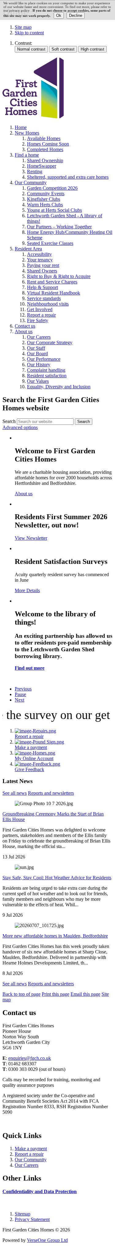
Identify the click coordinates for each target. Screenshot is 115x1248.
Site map (23, 27)
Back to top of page (21, 994)
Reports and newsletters (51, 793)
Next (19, 699)
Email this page (85, 994)
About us (24, 493)
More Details (27, 590)
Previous (23, 688)
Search (9, 421)
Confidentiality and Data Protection (39, 1191)
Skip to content (29, 32)
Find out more (29, 668)
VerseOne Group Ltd (47, 1240)
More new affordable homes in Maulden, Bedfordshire (55, 935)
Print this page (55, 994)
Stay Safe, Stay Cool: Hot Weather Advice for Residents (56, 877)
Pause (20, 694)
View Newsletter (31, 538)
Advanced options (20, 427)
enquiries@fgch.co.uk (29, 1058)
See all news (14, 793)
